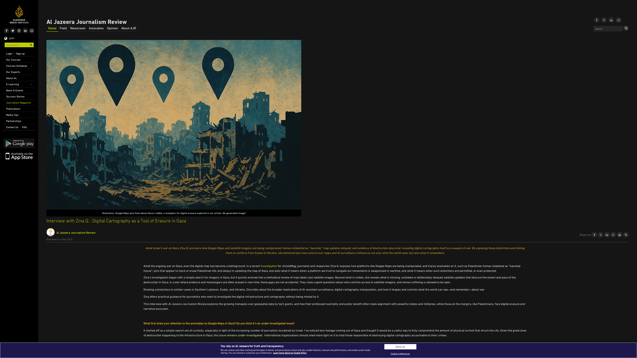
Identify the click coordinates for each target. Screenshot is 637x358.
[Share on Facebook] (594, 235)
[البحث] (626, 28)
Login (9, 53)
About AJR (128, 28)
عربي (11, 38)
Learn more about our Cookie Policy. (290, 353)
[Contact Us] (618, 20)
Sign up (20, 53)
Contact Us (12, 127)
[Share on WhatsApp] (613, 235)
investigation (269, 266)
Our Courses (13, 59)
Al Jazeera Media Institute (19, 14)
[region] (318, 350)
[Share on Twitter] (600, 235)
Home (52, 28)
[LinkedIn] (611, 20)
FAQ (24, 127)
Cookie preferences (400, 353)
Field (63, 28)
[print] (619, 235)
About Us (11, 78)
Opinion (112, 28)
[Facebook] (597, 20)
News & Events (14, 90)
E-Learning (12, 84)
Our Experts (13, 72)
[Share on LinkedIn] (607, 235)
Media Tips (12, 115)
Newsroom (78, 28)
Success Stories (15, 96)
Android (19, 143)
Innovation (96, 28)
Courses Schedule (16, 65)
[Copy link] (626, 235)
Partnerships (13, 121)
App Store (19, 156)
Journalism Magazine (18, 102)
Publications (13, 108)
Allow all (400, 346)
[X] (604, 20)
